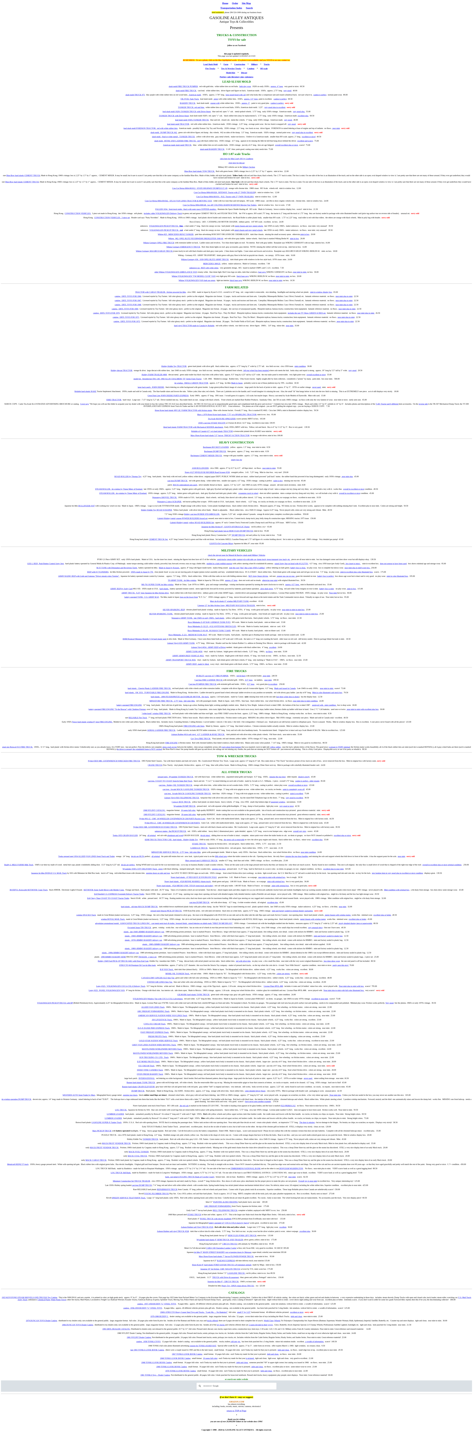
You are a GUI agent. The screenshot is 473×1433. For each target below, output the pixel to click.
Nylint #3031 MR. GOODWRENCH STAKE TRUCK (155, 827)
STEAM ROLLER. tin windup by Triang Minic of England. (119, 489)
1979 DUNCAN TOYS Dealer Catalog (41, 1321)
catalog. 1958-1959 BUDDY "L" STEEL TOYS (142, 1308)
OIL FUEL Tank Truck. (190, 99)
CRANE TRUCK (155, 765)
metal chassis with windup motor (313, 919)
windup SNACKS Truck (86, 915)
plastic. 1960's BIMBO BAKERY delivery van (143, 936)
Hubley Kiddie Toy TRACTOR (173, 366)
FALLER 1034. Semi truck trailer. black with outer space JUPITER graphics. (186, 209)
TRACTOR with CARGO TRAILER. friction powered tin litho (160, 292)
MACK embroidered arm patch (185, 485)
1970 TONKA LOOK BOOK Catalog (180, 1371)
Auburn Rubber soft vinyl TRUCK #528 (173, 1231)
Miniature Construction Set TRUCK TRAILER (131, 1181)
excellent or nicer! (309, 137)
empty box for (236, 460)
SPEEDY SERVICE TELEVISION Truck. (129, 1198)
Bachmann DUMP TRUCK (215, 451)
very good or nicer (286, 806)
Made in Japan (237, 383)
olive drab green (266, 589)
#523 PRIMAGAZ (288, 1106)
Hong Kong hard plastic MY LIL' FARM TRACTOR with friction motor (183, 410)
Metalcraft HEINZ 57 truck (17, 1164)
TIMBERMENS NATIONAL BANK (245, 1168)
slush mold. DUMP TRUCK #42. (164, 132)
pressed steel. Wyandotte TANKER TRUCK (175, 777)
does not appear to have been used (393, 564)
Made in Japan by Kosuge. (169, 568)
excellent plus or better (357, 919)
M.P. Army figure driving (258, 576)
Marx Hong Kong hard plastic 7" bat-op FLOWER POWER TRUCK (226, 1256)
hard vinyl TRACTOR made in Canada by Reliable (194, 326)
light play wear (245, 86)
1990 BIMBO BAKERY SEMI (113, 957)
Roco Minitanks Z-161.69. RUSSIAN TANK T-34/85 (209, 631)
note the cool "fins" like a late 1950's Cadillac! (247, 568)
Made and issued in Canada (285, 688)
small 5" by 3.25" (244, 1312)
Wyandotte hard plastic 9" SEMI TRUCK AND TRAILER (220, 1240)
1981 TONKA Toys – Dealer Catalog (155, 1375)
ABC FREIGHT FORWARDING (218, 1206)
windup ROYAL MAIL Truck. (113, 919)
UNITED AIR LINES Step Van (160, 982)
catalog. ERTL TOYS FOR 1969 (125, 309)
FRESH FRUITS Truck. (157, 1036)
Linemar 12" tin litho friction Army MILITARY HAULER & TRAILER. (226, 605)
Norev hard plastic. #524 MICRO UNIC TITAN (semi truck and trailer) (185, 886)
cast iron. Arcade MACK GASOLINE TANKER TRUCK (186, 789)
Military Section (249, 167)
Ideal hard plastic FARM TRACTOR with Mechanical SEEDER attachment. (193, 427)
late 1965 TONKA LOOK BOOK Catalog (147, 1350)
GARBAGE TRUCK (199, 848)
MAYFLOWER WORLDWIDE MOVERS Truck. (162, 1049)
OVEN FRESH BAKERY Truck (150, 1074)
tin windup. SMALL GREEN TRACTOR (191, 383)
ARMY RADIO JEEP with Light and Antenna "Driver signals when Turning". (89, 576)
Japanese (204, 527)
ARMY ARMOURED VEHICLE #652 (188, 656)
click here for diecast (236, 163)
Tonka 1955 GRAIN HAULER (125, 835)
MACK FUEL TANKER (139, 1152)
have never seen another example (258, 1101)
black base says (243, 276)
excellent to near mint (319, 999)
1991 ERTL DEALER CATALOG (116, 1329)
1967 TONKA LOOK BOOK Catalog (187, 1354)
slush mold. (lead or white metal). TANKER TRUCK (173, 137)
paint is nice (278, 481)
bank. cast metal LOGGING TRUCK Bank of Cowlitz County (189, 1177)
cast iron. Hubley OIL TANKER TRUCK (175, 785)
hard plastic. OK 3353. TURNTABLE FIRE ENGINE (147, 692)
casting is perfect (319, 95)
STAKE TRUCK (199, 844)
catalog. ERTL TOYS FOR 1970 (106, 313)
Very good (389, 1003)
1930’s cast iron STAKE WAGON (212, 423)
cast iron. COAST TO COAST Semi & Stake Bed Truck (170, 781)
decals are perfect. (128, 865)
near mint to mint (275, 280)
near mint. (290, 326)
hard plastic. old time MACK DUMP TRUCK (139, 907)
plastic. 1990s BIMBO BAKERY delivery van (120, 953)
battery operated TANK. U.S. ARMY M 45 (141, 597)
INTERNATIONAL (147, 1078)
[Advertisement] (236, 346)
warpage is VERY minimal (339, 747)
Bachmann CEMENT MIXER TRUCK (206, 456)
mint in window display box (321, 292)
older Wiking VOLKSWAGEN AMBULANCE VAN (175, 272)
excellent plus (303, 116)
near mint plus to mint (344, 296)
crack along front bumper (231, 747)
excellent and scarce (305, 141)
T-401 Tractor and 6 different (387, 404)
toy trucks (221, 1325)
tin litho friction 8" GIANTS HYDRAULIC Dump (228, 527)
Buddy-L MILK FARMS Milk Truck (18, 865)
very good (287, 91)
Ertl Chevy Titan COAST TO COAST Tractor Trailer (108, 898)
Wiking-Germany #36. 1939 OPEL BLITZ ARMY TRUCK (205, 259)
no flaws (269, 651)
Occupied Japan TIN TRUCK (139, 928)
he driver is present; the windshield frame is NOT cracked (139, 749)
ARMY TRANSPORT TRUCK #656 (181, 660)
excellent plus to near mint (333, 869)
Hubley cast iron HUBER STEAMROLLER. (202, 514)
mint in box (304, 234)
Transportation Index (231, 8)
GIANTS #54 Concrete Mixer (221, 543)
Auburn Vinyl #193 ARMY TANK (181, 643)
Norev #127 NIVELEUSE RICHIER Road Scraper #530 (207, 472)
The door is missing (307, 1122)
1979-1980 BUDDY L (159, 1316)
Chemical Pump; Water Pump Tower (52, 1300)
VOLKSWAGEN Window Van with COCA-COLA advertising (158, 999)
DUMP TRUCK (238, 535)
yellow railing (275, 747)
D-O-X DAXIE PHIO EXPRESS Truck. (154, 1028)
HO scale (264, 68)
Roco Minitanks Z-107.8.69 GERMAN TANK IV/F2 (209, 622)
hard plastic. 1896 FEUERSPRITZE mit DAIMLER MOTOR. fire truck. (180, 697)
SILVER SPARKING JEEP (174, 610)
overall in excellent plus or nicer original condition (441, 865)
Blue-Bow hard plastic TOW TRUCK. (199, 171)
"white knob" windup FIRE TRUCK (156, 713)
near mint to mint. (300, 272)
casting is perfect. (277, 103)
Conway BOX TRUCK (181, 802)
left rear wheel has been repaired (256, 370)
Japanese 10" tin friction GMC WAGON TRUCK (220, 1269)
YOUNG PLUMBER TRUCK (156, 1194)
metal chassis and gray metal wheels (248, 230)
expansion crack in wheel (248, 493)
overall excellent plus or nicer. (286, 145)
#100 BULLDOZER (200, 468)
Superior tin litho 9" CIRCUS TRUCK (223, 1282)
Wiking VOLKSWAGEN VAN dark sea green (197, 280)
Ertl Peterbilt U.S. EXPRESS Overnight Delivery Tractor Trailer (119, 894)
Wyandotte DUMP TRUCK (184, 806)
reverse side (423, 404)
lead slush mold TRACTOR (178, 124)
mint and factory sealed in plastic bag (328, 936)
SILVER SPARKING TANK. (161, 614)
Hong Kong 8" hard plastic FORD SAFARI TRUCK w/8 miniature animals (222, 1265)
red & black (241, 676)
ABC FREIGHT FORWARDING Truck (153, 1011)
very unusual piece (315, 928)
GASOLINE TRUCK (236, 1273)
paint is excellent (296, 793)
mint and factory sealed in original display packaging (292, 911)
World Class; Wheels (272, 1321)
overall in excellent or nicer (353, 489)
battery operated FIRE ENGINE (129, 705)
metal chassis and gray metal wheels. (249, 226)
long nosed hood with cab (236, 95)
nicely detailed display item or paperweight (355, 923)
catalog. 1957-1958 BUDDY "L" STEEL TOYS (156, 1304)
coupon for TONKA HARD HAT (203, 1346)
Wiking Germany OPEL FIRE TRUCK (158, 243)
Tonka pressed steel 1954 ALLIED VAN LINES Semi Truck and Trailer (86, 856)
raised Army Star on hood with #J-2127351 (291, 564)
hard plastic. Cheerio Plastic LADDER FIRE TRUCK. (149, 688)
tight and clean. (283, 1350)
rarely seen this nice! (340, 965)
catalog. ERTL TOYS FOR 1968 (128, 305)
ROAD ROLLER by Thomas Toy (127, 476)
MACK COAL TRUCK (137, 1156)
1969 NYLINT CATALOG (154, 814)
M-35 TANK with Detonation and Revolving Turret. (116, 568)
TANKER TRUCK (150, 1139)
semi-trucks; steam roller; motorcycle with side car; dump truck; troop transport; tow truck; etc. (253, 559)
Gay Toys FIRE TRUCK (201, 739)
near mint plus (347, 476)
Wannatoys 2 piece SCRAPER (169, 502)
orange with (215, 103)
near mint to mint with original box (271, 877)
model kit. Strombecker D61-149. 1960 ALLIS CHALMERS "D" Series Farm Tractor (167, 379)
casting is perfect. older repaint (307, 781)
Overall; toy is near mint (307, 1181)
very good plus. (299, 111)
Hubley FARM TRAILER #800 (154, 375)
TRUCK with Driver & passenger (225, 1277)
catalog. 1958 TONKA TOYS (148, 1341)
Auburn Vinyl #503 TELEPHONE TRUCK (181, 798)
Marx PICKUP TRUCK (101, 1131)
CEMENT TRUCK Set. (158, 539)
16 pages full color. (188, 810)
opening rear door (219, 869)
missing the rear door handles (296, 856)
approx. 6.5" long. (292, 584)
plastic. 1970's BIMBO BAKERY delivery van (143, 940)
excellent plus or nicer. (342, 835)
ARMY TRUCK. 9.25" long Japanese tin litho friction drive (145, 593)
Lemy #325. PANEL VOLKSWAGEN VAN (107, 990)
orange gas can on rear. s (286, 576)
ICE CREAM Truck (146, 1066)
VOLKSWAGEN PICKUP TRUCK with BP (55, 1003)
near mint (336, 128)
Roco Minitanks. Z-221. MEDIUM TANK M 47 (188, 635)
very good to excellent (294, 798)
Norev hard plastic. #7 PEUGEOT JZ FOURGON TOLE (194, 877)
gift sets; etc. (236, 1341)
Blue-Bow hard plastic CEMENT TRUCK (23, 175)
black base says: (236, 280)
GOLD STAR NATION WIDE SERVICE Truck (158, 1041)
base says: (262, 272)
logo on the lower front (189, 597)
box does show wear (331, 961)
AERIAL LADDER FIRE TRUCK (161, 730)
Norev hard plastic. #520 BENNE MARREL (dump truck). (187, 881)
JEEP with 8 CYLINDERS (98, 572)
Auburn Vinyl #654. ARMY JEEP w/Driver (208, 647)
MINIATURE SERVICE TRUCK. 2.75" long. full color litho (176, 852)
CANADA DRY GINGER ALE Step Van (158, 978)
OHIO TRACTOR (113, 400)
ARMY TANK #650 (194, 651)
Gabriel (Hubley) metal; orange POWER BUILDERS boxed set (182, 518)
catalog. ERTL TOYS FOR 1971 (126, 317)
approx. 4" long (277, 86)
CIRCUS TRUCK (229, 1244)
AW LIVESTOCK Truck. (162, 1020)
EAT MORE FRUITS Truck (148, 1062)
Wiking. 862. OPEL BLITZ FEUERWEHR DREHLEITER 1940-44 (195, 238)
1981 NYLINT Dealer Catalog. (139, 1337)
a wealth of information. (314, 1341)
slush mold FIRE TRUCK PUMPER (183, 86)
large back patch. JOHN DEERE (151, 387)
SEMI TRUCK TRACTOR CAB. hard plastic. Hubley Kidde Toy (171, 840)
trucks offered (212, 1321)
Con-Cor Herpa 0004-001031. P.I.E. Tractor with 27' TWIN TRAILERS (225, 197)
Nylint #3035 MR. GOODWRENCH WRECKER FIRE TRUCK (114, 761)
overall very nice (299, 831)
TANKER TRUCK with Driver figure (174, 116)
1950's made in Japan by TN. (142, 572)
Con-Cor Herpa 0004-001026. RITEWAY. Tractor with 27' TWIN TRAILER (224, 192)
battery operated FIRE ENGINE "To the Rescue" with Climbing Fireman (117, 709)
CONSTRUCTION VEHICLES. (78, 213)
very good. (288, 120)
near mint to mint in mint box (293, 610)
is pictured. (250, 1358)
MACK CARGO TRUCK (96, 1160)
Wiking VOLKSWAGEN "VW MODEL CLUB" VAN (194, 276)
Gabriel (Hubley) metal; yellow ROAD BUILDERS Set (192, 523)
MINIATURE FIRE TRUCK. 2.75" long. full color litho (172, 701)
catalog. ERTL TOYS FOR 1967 (128, 300)
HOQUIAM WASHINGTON (291, 1168)
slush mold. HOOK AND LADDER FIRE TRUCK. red (177, 141)
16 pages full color (210, 1358)
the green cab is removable (234, 840)
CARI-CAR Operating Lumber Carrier (221, 1248)
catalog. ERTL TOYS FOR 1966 (128, 296)
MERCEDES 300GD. (212, 264)
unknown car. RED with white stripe (203, 268)
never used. (316, 387)
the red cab (184, 1106)
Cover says (84, 404)
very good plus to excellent (274, 107)
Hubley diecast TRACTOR (121, 370)
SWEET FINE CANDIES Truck (150, 1070)
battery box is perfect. (325, 576)
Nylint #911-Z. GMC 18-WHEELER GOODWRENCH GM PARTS (172, 823)
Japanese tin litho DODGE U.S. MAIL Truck (49, 873)
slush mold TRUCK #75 (135, 95)
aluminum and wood (175, 835)
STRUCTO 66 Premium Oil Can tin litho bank (137, 965)
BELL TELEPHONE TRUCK (225, 1210)
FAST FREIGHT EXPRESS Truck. (155, 1032)
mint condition (300, 366)
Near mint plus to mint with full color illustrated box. (343, 990)
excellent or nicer (296, 1312)
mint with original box (276, 881)
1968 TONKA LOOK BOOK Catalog (175, 1358)
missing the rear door (277, 777)
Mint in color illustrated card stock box (327, 692)
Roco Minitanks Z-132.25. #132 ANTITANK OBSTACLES (212, 626)
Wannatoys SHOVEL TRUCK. (164, 497)
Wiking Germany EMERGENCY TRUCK (183, 247)
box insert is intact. (353, 564)
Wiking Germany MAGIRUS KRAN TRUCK (154, 251)
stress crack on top (169, 747)
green (215, 99)
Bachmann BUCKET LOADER (216, 447)
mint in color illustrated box (397, 576)
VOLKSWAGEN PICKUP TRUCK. (166, 226)
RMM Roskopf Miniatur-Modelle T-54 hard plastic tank (145, 639)
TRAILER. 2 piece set (147, 957)
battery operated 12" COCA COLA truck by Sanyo (229, 1223)
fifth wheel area (221, 856)
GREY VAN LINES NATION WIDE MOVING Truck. (154, 1045)
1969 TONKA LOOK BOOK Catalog (171, 1367)
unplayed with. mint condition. (324, 705)
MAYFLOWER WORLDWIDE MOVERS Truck (153, 1053)
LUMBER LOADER (115, 1114)
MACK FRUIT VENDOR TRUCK (116, 1143)
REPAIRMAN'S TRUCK (167, 1189)
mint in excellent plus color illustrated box (356, 572)
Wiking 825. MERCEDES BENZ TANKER (176, 234)
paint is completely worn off (293, 789)
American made (194, 95)
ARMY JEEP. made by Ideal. (197, 664)
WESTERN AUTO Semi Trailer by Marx (79, 1095)
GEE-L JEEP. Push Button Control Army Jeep (45, 564)
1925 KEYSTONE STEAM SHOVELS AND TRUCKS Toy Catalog (29, 1297)
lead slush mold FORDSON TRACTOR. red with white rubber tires (150, 128)
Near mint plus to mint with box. (351, 986)
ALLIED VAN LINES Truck (152, 1007)
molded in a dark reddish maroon (219, 564)
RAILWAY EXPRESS (226, 1261)
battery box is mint (326, 589)
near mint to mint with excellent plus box (362, 709)
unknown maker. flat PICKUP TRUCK (170, 831)
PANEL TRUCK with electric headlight (215, 1219)
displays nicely (304, 777)
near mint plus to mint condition (305, 701)
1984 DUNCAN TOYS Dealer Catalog (77, 1325)
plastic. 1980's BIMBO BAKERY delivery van (161, 944)
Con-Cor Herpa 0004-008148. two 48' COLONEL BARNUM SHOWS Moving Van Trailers (219, 205)
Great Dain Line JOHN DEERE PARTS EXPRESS (168, 396)
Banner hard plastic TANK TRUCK (141, 1082)
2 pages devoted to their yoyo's (261, 1325)
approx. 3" (245, 103)
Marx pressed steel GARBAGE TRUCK (201, 861)
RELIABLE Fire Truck (138, 718)
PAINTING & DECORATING (225, 1202)
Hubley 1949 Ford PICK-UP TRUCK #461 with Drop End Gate (123, 961)
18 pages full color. (188, 814)
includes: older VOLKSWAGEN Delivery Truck (163, 213)
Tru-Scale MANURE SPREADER (222, 419)
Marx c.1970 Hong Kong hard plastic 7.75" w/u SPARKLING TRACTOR (226, 414)
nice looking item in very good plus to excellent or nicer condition (397, 873)
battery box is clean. (298, 568)
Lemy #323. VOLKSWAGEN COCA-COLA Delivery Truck (120, 986)
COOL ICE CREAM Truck (154, 1024)
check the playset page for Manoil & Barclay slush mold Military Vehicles (236, 555)
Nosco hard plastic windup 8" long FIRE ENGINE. (92, 722)
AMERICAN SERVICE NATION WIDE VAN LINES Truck (162, 1015)
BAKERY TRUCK (187, 103)
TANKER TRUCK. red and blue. (191, 107)
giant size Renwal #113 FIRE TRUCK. (17, 747)
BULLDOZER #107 (86, 506)
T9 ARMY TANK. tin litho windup (182, 580)
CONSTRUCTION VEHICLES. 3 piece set (112, 218)
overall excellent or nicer (316, 375)
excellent (272, 647)
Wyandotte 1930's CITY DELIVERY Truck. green (143, 869)
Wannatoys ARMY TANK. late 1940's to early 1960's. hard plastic (197, 618)
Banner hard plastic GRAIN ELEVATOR (138, 1087)
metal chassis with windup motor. (337, 915)
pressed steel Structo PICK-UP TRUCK (166, 911)
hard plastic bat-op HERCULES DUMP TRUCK (233, 531)
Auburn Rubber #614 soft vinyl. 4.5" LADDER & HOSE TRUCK (197, 734)
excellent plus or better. (382, 915)
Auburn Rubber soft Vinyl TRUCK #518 (197, 1227)
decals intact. (205, 835)
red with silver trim (243, 961)
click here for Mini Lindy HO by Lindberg (236, 159)
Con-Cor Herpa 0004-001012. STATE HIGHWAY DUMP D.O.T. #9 (199, 188)
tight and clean (296, 1316)
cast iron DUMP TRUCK (177, 481)
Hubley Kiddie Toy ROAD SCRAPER (156, 510)
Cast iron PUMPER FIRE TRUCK (203, 684)
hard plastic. (164, 589)
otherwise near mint (269, 580)
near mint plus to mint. (366, 313)
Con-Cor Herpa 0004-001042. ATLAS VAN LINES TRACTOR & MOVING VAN (178, 201)
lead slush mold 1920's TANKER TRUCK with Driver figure (187, 111)
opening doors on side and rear (158, 873)
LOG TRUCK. (121, 1110)
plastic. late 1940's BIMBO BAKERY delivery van (144, 932)
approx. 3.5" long (251, 99)
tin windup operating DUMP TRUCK (16, 1099)
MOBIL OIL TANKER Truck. (177, 974)
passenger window (278, 802)
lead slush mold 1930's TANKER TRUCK (192, 120)
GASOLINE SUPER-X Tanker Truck (106, 1122)
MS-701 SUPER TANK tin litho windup (157, 584)
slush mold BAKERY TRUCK (212, 149)
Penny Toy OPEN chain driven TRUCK (238, 1286)
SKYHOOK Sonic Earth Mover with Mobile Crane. (104, 890)
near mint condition (308, 852)
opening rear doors (130, 1095)
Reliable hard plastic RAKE (85, 391)
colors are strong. (283, 974)
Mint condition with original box (396, 890)
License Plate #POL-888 (273, 986)
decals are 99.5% (137, 856)
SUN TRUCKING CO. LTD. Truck (154, 1057)
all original (151, 835)
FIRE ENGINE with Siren (194, 726)
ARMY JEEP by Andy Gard (121, 589)
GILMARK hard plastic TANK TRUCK (193, 995)
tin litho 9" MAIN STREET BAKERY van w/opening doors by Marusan (222, 1252)
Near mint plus (335, 1095)
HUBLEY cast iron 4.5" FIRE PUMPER (212, 676)
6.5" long (248, 680)
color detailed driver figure (255, 1091)
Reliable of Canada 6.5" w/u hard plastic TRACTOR (212, 431)
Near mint (333, 593)
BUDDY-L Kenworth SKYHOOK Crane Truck (29, 890)
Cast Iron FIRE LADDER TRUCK (208, 680)
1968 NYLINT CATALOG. (154, 810)
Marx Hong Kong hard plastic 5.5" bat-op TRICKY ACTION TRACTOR (220, 435)
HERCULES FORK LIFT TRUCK (242, 1235)
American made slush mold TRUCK (177, 145)
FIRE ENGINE (171, 743)
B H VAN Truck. (167, 969)
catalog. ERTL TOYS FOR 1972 (127, 321)
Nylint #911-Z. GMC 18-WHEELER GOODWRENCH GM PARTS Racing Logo (172, 819)
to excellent (272, 684)
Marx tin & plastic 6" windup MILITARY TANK (229, 601)
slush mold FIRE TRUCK (186, 91)
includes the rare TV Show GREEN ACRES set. (307, 313)
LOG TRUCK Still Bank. (121, 1173)
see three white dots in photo (288, 697)
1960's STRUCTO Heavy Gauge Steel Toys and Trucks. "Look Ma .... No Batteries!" (194, 1312)
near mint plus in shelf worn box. (358, 568)
